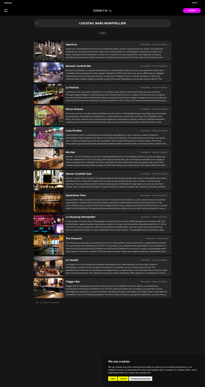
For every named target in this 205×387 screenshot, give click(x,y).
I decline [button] (123, 379)
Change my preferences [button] (140, 379)
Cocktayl (8, 3)
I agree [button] (113, 379)
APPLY (194, 2)
